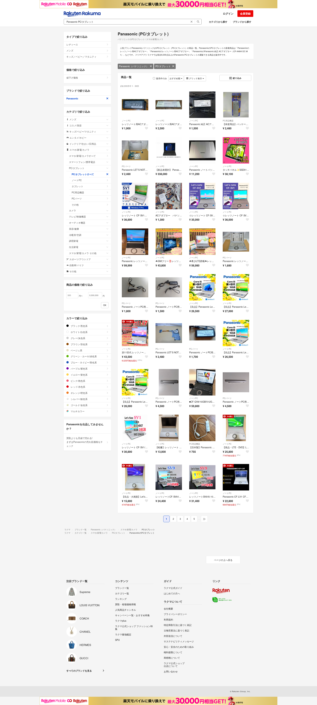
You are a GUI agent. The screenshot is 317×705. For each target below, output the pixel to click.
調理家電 (73, 240)
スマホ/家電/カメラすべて (82, 155)
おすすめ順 (175, 78)
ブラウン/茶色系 (79, 344)
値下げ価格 (72, 77)
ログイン (228, 13)
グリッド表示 (195, 78)
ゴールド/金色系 (79, 405)
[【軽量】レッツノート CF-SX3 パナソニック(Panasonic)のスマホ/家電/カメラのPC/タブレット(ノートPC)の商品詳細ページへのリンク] (169, 428)
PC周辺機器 (228, 120)
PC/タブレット (163, 66)
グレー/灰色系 (77, 338)
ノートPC (126, 120)
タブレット (77, 186)
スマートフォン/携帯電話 (82, 162)
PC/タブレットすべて (83, 174)
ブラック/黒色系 (79, 326)
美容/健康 (74, 228)
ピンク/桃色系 (77, 380)
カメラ (72, 210)
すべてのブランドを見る (79, 670)
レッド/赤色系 (77, 386)
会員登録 (245, 13)
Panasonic (72, 98)
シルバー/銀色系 (79, 399)
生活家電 (73, 247)
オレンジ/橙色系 (79, 393)
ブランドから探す (242, 21)
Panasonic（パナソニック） (133, 66)
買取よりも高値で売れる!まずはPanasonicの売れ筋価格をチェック (84, 442)
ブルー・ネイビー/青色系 (83, 362)
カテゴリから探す (218, 21)
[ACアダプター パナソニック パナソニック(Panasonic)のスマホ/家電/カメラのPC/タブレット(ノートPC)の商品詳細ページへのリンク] (169, 196)
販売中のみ (161, 78)
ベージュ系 (76, 350)
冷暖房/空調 (75, 235)
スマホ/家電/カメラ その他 (82, 253)
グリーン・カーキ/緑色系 (83, 356)
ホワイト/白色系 (79, 332)
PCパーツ (126, 166)
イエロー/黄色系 (79, 374)
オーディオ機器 (77, 222)
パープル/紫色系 (79, 368)
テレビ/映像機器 (77, 216)
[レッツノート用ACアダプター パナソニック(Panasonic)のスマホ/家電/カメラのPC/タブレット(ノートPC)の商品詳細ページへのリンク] (135, 104)
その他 (75, 204)
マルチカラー (77, 411)
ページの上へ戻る (223, 560)
